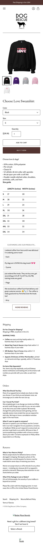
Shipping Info (14, 499)
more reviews (21, 307)
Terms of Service (8, 503)
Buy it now (21, 150)
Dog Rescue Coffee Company (17, 506)
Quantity (15, 129)
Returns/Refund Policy (28, 499)
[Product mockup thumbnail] (7, 81)
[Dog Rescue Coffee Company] (21, 21)
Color (5, 108)
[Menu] (4, 8)
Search (5, 499)
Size (4, 118)
